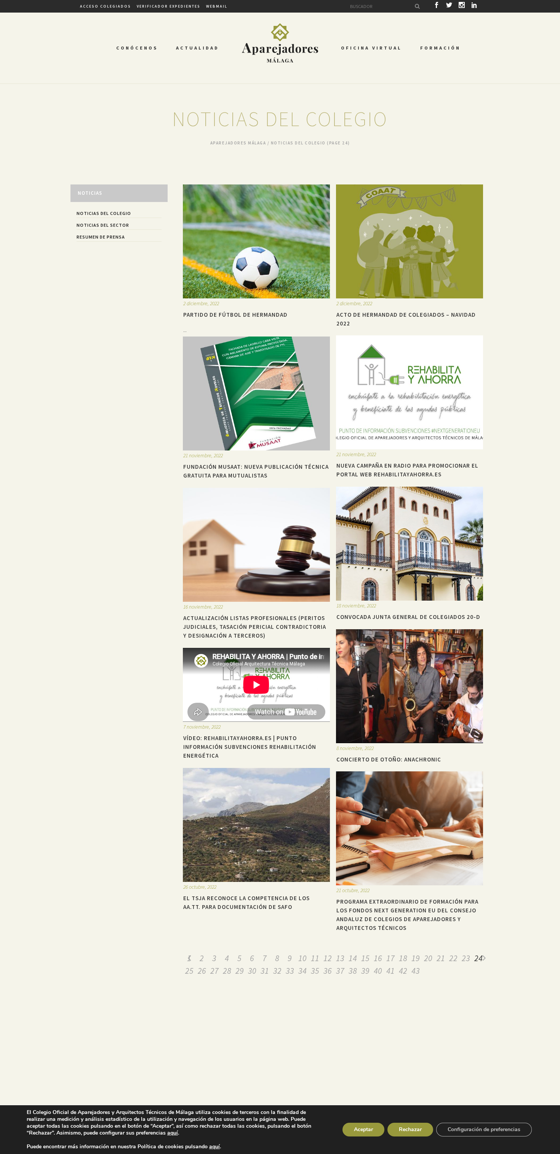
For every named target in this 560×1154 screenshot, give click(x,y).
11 (315, 958)
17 (390, 958)
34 (302, 970)
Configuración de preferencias (484, 1129)
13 (340, 958)
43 (415, 970)
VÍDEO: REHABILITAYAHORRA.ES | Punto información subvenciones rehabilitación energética (249, 746)
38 (353, 970)
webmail (216, 6)
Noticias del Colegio (104, 213)
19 (415, 958)
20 (428, 958)
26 (202, 970)
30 (252, 970)
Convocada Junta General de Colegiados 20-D (408, 616)
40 (378, 970)
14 (353, 958)
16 (378, 958)
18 (403, 958)
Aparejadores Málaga (238, 143)
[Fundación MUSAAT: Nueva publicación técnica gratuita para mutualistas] (256, 393)
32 (277, 970)
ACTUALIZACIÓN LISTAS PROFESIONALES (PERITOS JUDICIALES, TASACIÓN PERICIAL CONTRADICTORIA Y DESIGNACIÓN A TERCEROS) (254, 626)
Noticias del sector (103, 225)
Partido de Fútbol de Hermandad (235, 314)
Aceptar (363, 1129)
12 (327, 958)
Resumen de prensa (101, 237)
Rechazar (410, 1129)
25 (189, 970)
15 (365, 958)
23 (466, 958)
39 (365, 970)
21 (441, 958)
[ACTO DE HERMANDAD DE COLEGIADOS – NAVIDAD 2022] (409, 241)
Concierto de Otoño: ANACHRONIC (388, 759)
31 (265, 970)
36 (327, 970)
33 (290, 970)
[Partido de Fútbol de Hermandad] (256, 241)
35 (315, 970)
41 (390, 970)
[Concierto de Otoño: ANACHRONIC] (409, 686)
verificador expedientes (168, 6)
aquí (172, 1133)
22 (453, 958)
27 (214, 970)
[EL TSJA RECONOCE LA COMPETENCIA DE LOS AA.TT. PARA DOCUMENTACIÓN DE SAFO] (256, 825)
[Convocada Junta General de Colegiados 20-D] (409, 544)
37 (340, 970)
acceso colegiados (105, 6)
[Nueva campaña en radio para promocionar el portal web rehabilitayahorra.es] (409, 392)
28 (227, 970)
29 (239, 970)
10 (302, 958)
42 (403, 970)
